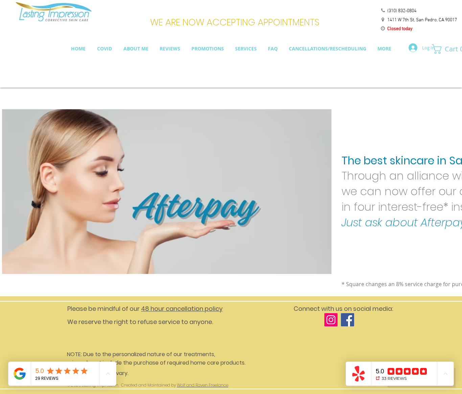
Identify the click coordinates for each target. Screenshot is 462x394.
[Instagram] (331, 319)
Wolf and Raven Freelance (202, 385)
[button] (444, 49)
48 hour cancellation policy (182, 308)
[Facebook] (347, 319)
